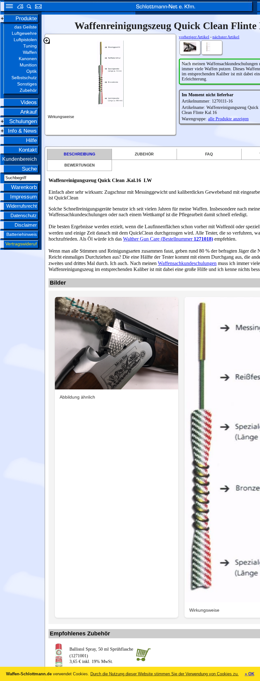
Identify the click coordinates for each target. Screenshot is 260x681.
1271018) (203, 239)
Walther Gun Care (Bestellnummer (158, 239)
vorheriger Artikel (194, 37)
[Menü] (7, 7)
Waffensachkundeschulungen (187, 263)
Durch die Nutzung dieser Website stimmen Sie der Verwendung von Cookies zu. (164, 674)
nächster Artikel (225, 37)
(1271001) (101, 652)
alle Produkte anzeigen (228, 119)
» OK (249, 674)
